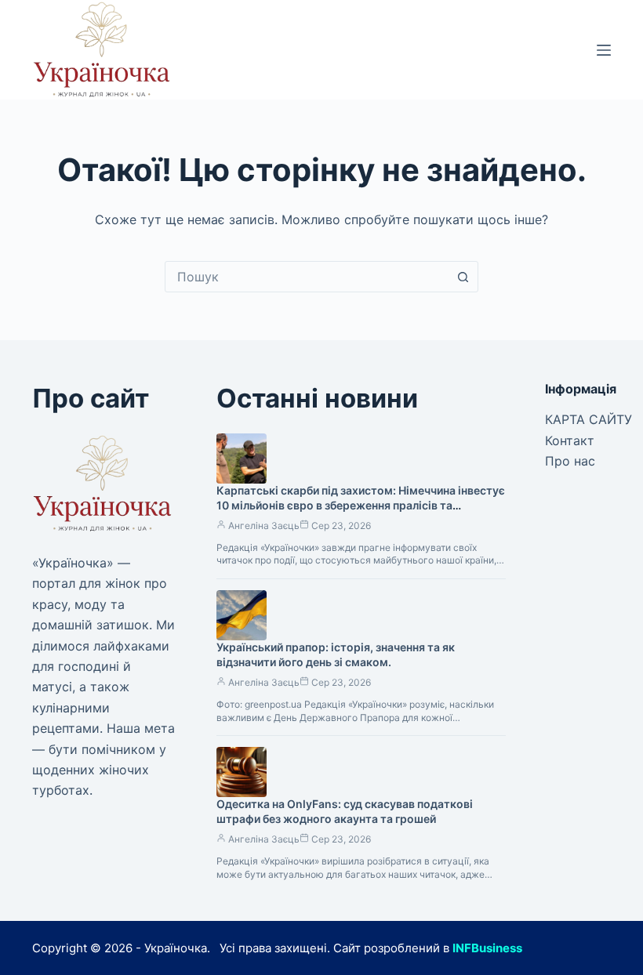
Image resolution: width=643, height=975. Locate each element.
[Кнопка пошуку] (463, 277)
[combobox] (306, 276)
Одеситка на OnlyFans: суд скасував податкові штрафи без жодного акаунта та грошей (344, 811)
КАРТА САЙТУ (588, 419)
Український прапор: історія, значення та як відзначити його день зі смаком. (335, 654)
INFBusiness (487, 948)
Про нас (570, 461)
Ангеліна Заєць (264, 525)
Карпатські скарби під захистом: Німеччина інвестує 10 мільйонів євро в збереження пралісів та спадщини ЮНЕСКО (360, 505)
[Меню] (604, 50)
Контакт (569, 440)
